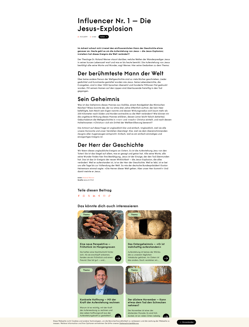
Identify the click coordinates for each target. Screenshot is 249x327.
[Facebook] (79, 196)
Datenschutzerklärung (129, 323)
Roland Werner (88, 178)
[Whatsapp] (84, 196)
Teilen (102, 37)
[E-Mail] (104, 196)
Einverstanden (188, 322)
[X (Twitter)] (89, 196)
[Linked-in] (94, 196)
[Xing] (99, 196)
